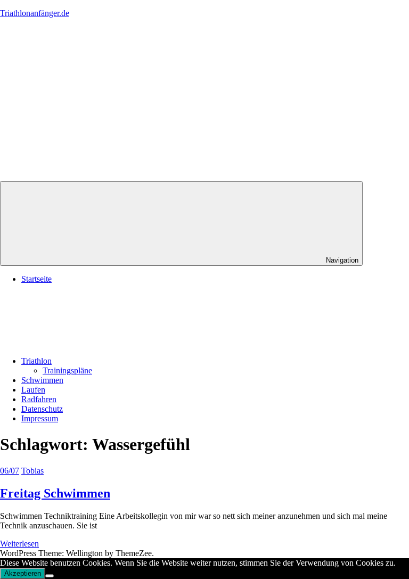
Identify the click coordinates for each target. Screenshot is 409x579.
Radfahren (38, 399)
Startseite (36, 278)
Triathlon (36, 360)
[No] (49, 575)
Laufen (33, 389)
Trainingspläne (67, 370)
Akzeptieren (22, 573)
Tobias (32, 470)
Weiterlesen (19, 543)
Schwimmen (42, 380)
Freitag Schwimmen (55, 493)
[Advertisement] (204, 101)
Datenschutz (42, 408)
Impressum (39, 418)
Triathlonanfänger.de (34, 13)
